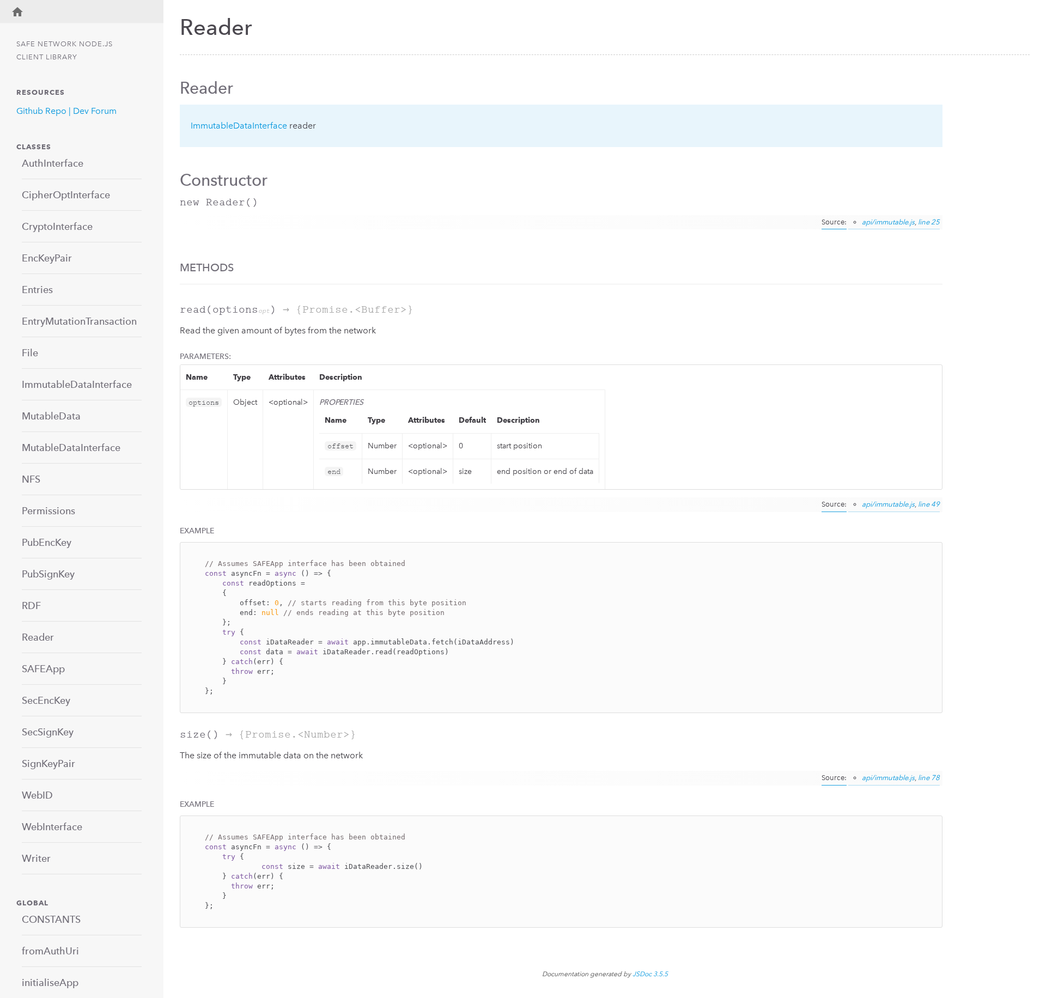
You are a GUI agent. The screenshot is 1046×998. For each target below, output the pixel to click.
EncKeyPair (47, 258)
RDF (31, 605)
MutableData (51, 416)
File (30, 352)
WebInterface (52, 826)
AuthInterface (52, 163)
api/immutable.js (888, 222)
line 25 (929, 222)
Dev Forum (95, 111)
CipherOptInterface (66, 194)
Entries (37, 289)
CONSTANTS (51, 919)
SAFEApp (43, 668)
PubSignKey (48, 574)
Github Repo (41, 111)
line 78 (929, 778)
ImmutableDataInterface (77, 384)
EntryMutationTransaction (79, 321)
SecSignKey (48, 732)
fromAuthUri (50, 951)
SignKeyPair (48, 763)
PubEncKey (46, 542)
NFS (31, 479)
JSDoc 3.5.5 (650, 974)
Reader (38, 637)
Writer (36, 858)
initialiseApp (50, 982)
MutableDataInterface (71, 447)
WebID (37, 795)
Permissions (48, 510)
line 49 (929, 504)
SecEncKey (46, 700)
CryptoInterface (57, 226)
